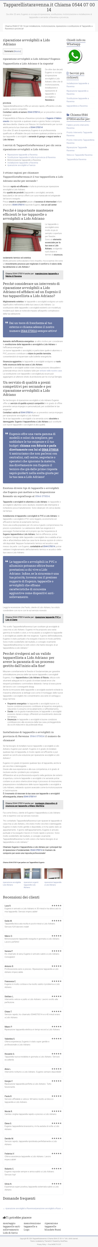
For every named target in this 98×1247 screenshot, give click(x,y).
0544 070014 (34, 112)
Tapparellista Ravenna (76, 159)
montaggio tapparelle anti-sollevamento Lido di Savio (12, 1228)
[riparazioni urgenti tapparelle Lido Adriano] (33, 873)
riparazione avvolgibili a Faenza (21, 165)
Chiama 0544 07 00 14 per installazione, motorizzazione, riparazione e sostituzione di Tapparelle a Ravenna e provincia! (49, 27)
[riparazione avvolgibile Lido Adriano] (12, 873)
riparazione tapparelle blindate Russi (53, 1226)
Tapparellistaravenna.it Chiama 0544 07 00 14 (49, 7)
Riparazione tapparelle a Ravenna (22, 154)
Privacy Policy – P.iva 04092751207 (49, 1244)
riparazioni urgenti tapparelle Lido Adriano (31, 884)
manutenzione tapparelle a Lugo (32, 1226)
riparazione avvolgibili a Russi (49, 1208)
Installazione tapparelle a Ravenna (22, 162)
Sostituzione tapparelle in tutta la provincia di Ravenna (31, 157)
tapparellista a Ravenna (77, 106)
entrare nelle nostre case (51, 371)
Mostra (17, 51)
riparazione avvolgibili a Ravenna (19, 1208)
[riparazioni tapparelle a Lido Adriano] (53, 873)
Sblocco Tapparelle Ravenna (79, 155)
